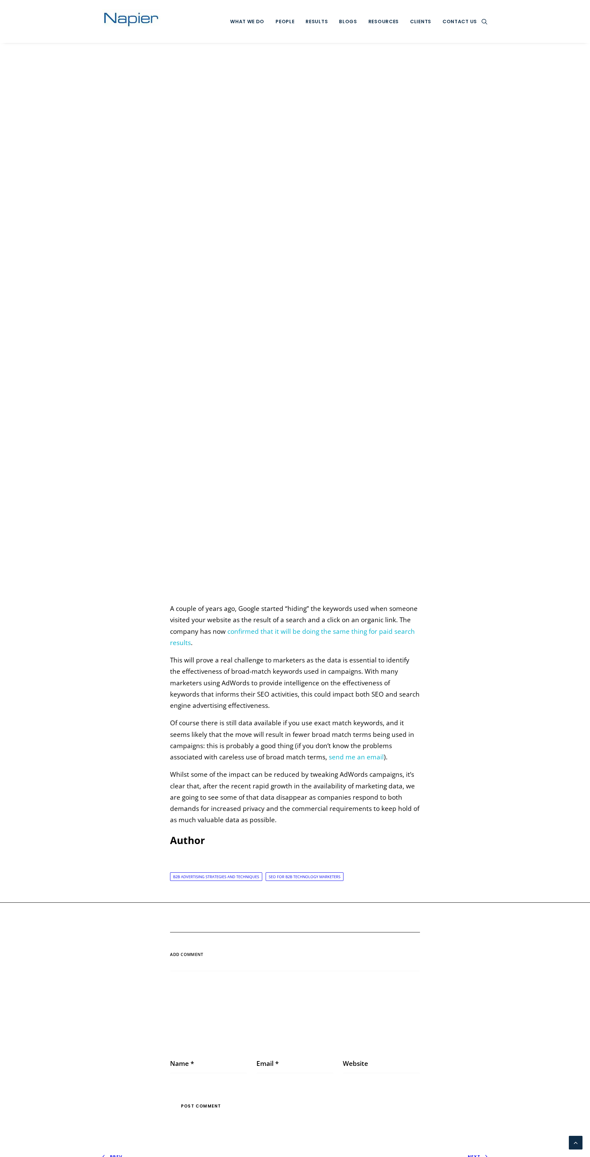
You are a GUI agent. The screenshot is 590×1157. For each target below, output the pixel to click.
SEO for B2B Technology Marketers (304, 876)
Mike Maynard (349, 324)
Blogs (348, 21)
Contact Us (459, 21)
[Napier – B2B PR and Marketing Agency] (131, 21)
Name (182, 1063)
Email (267, 1063)
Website (355, 1063)
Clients (420, 21)
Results (317, 21)
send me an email (356, 757)
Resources (383, 21)
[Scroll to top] (575, 1142)
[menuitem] (247, 21)
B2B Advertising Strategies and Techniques (216, 876)
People (285, 21)
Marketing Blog (293, 324)
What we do (247, 21)
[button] (484, 21)
